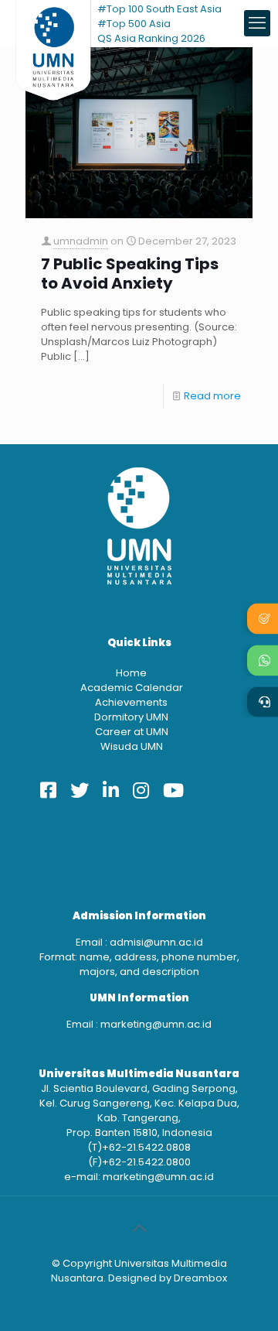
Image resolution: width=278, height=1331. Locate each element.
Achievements (131, 702)
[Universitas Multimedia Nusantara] (53, 23)
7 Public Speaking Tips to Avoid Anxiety (130, 274)
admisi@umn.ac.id (156, 942)
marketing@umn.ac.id (156, 1024)
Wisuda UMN (131, 746)
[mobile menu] (257, 23)
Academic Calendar (131, 687)
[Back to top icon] (139, 1228)
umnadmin (80, 241)
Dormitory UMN (131, 717)
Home (131, 673)
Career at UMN (131, 731)
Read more (212, 395)
